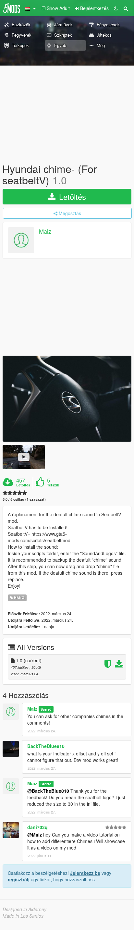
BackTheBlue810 (46, 746)
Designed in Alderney (24, 909)
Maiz (45, 231)
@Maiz (34, 834)
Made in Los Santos (23, 915)
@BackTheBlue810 (48, 791)
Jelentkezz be (85, 873)
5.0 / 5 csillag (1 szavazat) (24, 499)
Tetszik (53, 485)
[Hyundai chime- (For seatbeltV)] (67, 399)
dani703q (37, 827)
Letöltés (71, 196)
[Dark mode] (115, 8)
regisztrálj (19, 879)
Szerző (46, 709)
